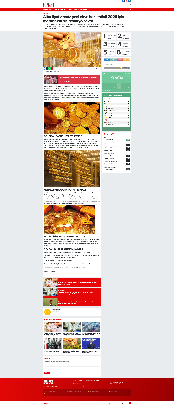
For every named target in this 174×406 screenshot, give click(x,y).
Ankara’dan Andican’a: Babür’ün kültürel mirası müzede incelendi (111, 53)
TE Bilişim (129, 398)
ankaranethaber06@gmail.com (81, 386)
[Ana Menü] (130, 9)
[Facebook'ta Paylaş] (44, 68)
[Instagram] (115, 383)
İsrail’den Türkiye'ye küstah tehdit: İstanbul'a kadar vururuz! (70, 403)
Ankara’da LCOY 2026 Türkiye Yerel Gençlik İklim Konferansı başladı (125, 45)
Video (119, 5)
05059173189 (77, 383)
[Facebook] (110, 383)
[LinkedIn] (118, 383)
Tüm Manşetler (114, 391)
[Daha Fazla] (52, 68)
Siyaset (71, 9)
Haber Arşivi (70, 393)
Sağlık (65, 9)
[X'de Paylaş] (47, 68)
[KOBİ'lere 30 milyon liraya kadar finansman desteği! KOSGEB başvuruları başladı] (53, 327)
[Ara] (130, 5)
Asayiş (50, 9)
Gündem (45, 9)
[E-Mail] (53, 314)
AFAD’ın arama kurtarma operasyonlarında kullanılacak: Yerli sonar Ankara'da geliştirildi (126, 53)
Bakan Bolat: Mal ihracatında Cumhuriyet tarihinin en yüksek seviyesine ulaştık (90, 351)
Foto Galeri (111, 5)
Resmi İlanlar (83, 9)
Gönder (47, 372)
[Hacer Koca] (47, 312)
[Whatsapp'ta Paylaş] (49, 68)
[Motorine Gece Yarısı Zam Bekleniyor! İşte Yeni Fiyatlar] (53, 343)
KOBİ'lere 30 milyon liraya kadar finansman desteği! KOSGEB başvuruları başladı (52, 334)
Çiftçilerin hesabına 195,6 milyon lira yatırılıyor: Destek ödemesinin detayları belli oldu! (72, 334)
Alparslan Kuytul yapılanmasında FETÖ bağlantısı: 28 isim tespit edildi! (126, 37)
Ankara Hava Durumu (50, 391)
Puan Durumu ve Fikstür (94, 391)
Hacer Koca (47, 71)
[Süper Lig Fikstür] (129, 133)
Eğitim (55, 9)
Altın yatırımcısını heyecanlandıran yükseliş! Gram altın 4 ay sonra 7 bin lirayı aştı (72, 351)
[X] (113, 383)
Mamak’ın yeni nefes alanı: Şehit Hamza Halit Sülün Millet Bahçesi (111, 45)
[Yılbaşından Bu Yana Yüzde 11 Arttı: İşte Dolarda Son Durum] (91, 327)
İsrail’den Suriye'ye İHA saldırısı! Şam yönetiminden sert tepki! (108, 403)
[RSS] (123, 383)
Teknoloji (76, 9)
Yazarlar (126, 5)
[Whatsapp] (120, 383)
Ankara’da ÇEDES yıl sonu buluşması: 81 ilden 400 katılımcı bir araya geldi (111, 37)
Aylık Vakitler (107, 90)
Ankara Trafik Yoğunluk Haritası (74, 391)
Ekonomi (60, 9)
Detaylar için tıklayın (117, 128)
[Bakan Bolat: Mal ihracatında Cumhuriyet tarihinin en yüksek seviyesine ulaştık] (91, 343)
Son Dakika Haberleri (50, 393)
